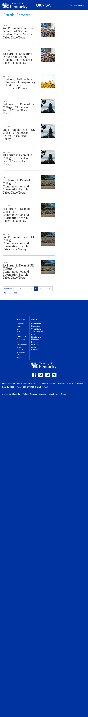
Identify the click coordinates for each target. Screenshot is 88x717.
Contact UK (36, 328)
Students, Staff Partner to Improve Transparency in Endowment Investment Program (19, 83)
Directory (64, 394)
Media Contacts (34, 348)
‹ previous (8, 288)
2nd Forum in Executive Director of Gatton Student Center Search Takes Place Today (18, 33)
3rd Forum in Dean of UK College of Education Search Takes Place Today (18, 109)
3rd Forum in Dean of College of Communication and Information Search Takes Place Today (16, 215)
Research (21, 339)
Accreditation (53, 394)
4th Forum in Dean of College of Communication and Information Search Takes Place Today (16, 186)
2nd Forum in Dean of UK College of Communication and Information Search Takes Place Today (19, 243)
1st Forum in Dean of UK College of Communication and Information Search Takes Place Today (18, 271)
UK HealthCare (21, 335)
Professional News (22, 353)
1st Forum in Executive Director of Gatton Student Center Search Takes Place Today (17, 58)
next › (16, 292)
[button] (79, 5)
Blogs (19, 357)
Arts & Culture (20, 348)
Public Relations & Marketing (36, 336)
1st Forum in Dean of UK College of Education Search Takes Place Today (18, 159)
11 (45, 288)
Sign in (46, 387)
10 (40, 288)
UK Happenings (22, 343)
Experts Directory (35, 343)
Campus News (20, 324)
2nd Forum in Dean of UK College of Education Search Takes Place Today (19, 134)
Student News (20, 329)
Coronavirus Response (36, 324)
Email (39, 387)
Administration (37, 331)
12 (50, 288)
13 (5, 292)
